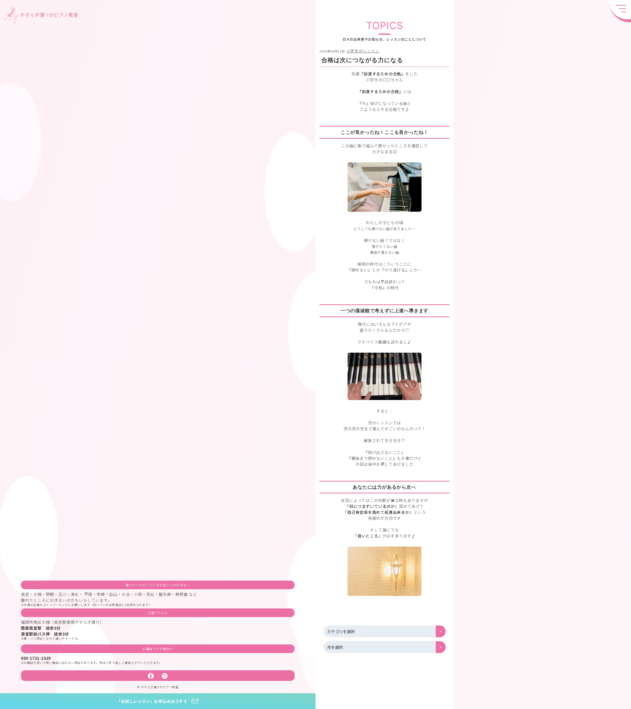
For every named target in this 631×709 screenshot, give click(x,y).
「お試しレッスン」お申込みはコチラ (152, 701)
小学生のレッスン (362, 51)
